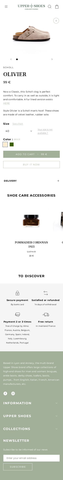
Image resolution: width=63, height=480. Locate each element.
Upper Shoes (17, 416)
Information (17, 403)
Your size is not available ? (45, 131)
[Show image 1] (17, 59)
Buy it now (31, 164)
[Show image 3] (23, 59)
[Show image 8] (39, 59)
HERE (6, 103)
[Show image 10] (46, 59)
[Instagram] (13, 393)
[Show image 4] (26, 59)
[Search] (49, 6)
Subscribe (18, 466)
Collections (16, 429)
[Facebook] (5, 393)
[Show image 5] (30, 59)
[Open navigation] (6, 6)
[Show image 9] (43, 59)
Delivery (10, 180)
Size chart (18, 123)
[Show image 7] (36, 59)
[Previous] (10, 59)
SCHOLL (8, 67)
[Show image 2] (20, 59)
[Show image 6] (33, 59)
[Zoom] (56, 20)
